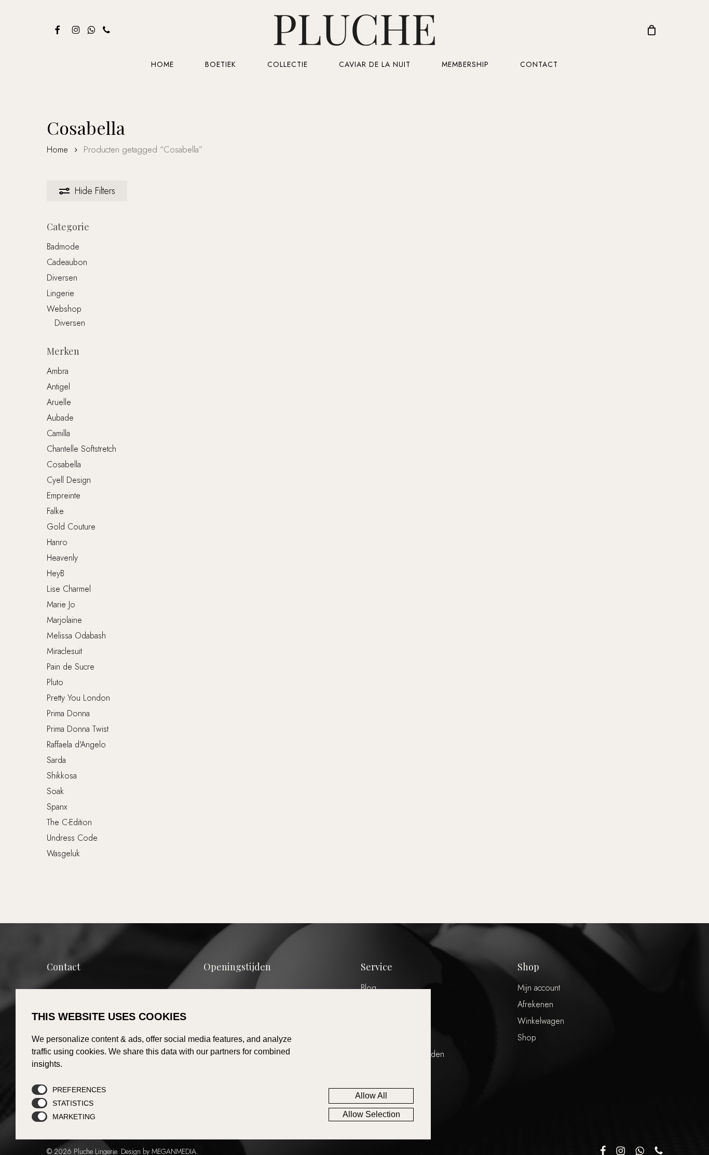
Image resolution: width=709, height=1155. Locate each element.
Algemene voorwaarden (402, 1054)
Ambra (58, 371)
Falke (55, 511)
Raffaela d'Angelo (76, 744)
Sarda (56, 760)
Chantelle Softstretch (81, 449)
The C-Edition (69, 822)
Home (57, 149)
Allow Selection (371, 1114)
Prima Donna (68, 713)
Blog (368, 988)
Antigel (58, 387)
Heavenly (62, 558)
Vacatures (376, 1021)
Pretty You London (78, 698)
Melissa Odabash (76, 636)
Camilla (58, 433)
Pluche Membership (395, 1004)
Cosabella (64, 464)
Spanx (57, 807)
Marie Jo (61, 604)
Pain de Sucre (70, 667)
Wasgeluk (63, 853)
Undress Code (72, 838)
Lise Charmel (69, 589)
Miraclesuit (64, 651)
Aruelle (59, 402)
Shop (526, 1037)
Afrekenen (535, 1004)
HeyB (55, 573)
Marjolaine (64, 620)
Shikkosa (62, 776)
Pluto (55, 682)
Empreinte (63, 496)
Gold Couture (71, 527)
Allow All (371, 1095)
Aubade (60, 418)
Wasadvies (379, 1037)
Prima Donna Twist (77, 729)
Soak (55, 791)
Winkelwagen (540, 1021)
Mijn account (538, 988)
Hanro (57, 542)
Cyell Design (69, 480)
